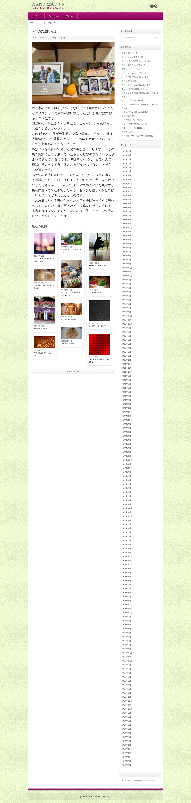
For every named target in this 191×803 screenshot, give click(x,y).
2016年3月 (126, 641)
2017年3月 (126, 592)
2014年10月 (127, 709)
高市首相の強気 (128, 116)
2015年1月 (126, 697)
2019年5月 (126, 488)
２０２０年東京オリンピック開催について (44, 260)
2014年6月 (126, 725)
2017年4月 (126, 588)
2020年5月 (126, 440)
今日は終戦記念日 (129, 81)
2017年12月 (127, 556)
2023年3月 (126, 304)
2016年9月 (126, 617)
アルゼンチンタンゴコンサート (135, 128)
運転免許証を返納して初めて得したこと (99, 267)
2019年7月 (126, 480)
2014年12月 (127, 701)
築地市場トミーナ (67, 343)
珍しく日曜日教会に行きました (135, 77)
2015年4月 (126, 685)
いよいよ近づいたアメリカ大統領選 (44, 287)
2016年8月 (126, 621)
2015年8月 (126, 669)
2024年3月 (126, 255)
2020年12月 (127, 412)
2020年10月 (127, 420)
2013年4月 (126, 765)
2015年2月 (126, 693)
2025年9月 (126, 195)
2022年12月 (127, 316)
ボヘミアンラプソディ (96, 326)
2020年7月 (126, 432)
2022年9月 (126, 328)
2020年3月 (126, 448)
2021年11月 (127, 368)
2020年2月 (126, 452)
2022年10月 (127, 324)
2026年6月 (126, 159)
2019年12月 (127, 460)
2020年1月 (126, 456)
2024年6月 (126, 244)
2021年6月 (126, 388)
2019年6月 (126, 484)
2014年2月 (126, 741)
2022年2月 (126, 356)
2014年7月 (126, 721)
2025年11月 (127, 187)
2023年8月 (126, 284)
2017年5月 (126, 584)
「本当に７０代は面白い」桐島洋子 (99, 361)
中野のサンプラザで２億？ (133, 57)
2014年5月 (126, 729)
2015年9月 (126, 665)
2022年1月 (126, 360)
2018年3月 (126, 544)
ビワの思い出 (44, 31)
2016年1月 (126, 649)
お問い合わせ (69, 16)
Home (31, 22)
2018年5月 (126, 536)
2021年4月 (126, 396)
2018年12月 (127, 508)
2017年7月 (126, 576)
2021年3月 (126, 400)
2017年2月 (126, 596)
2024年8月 (126, 235)
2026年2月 (126, 175)
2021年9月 (126, 376)
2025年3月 (126, 219)
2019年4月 (126, 492)
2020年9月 (126, 424)
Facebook (152, 6)
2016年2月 (126, 645)
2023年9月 (126, 280)
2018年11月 (127, 512)
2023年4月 (126, 300)
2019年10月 (127, 468)
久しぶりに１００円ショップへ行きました (71, 294)
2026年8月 (126, 151)
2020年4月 (126, 444)
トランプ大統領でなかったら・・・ (137, 124)
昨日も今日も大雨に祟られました (136, 85)
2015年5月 (126, 681)
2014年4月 (126, 733)
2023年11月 (127, 271)
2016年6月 (126, 628)
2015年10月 (127, 661)
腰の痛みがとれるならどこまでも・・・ (71, 251)
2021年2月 (126, 404)
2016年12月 (127, 604)
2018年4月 (126, 540)
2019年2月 (126, 500)
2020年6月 (126, 436)
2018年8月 (126, 524)
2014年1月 (126, 745)
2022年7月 (126, 336)
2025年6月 (126, 207)
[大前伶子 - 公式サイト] (48, 9)
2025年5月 (126, 211)
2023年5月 (126, 296)
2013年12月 (127, 749)
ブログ (37, 22)
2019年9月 (126, 472)
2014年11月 (127, 705)
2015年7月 (126, 673)
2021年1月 (126, 408)
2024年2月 (126, 260)
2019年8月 (126, 476)
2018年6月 (126, 532)
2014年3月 (126, 737)
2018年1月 (126, 552)
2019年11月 (127, 464)
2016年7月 (126, 624)
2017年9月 (126, 568)
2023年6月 (126, 292)
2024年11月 (127, 223)
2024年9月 (126, 231)
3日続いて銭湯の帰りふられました (137, 61)
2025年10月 (127, 191)
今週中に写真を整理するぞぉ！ (135, 89)
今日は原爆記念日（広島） (133, 100)
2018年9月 (126, 520)
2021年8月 (126, 380)
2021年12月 (127, 364)
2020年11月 (127, 416)
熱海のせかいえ (128, 132)
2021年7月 (126, 384)
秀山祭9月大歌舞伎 (40, 328)
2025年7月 (126, 203)
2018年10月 (127, 516)
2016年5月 (126, 633)
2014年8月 (126, 717)
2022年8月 (126, 332)
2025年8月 (126, 199)
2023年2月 (126, 308)
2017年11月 (127, 560)
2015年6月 (126, 677)
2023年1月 (126, 312)
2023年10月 (127, 276)
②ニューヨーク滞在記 (69, 319)
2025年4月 (126, 215)
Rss (155, 6)
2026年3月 (126, 171)
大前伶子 (56, 38)
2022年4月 (126, 348)
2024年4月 (126, 251)
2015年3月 (126, 689)
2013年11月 (127, 753)
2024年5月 (126, 248)
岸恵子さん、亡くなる (131, 69)
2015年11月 (127, 657)
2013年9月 (126, 761)
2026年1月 (126, 179)
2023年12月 (127, 268)
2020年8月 (126, 428)
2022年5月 (126, 344)
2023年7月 (126, 288)
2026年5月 (126, 163)
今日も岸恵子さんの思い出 (133, 65)
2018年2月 (126, 548)
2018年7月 (126, 528)
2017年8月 (126, 572)
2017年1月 (126, 600)
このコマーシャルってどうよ (134, 73)
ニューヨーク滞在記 (95, 292)
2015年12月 (127, 653)
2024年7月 (126, 239)
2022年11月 (127, 320)
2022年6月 (126, 340)
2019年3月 (126, 496)
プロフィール (53, 16)
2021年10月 (127, 372)
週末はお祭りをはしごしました (135, 112)
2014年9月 (126, 713)
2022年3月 (126, 352)
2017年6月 (126, 580)
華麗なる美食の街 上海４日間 (44, 354)
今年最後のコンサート (131, 53)
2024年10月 (127, 227)
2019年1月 (126, 504)
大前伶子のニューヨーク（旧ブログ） (138, 780)
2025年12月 (127, 183)
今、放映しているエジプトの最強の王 (138, 136)
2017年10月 (127, 564)
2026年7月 (126, 155)
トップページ (36, 16)
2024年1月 (126, 264)
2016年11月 (127, 608)
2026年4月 (126, 167)
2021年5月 (126, 392)
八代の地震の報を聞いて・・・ (135, 120)
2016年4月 (126, 637)
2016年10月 (127, 612)
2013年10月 (127, 757)
